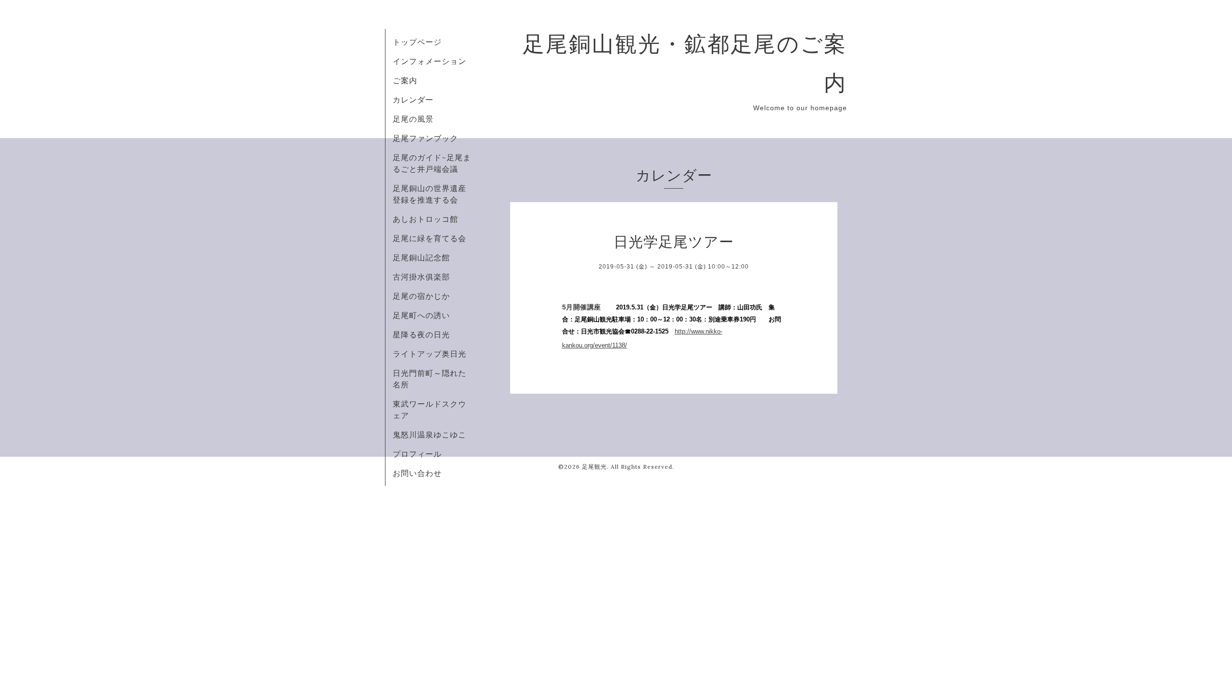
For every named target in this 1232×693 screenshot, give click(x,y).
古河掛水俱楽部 (421, 277)
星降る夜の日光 (421, 334)
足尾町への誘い (421, 315)
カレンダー (413, 99)
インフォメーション (429, 61)
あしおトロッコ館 (425, 219)
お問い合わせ (417, 473)
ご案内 (405, 80)
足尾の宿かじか (421, 296)
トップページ (417, 42)
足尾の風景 (413, 119)
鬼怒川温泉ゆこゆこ (429, 434)
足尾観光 (594, 466)
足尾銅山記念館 (421, 257)
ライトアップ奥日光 (429, 354)
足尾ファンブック (425, 138)
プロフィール (417, 454)
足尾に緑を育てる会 (429, 238)
